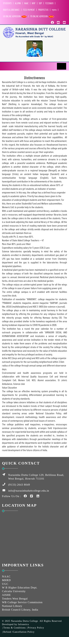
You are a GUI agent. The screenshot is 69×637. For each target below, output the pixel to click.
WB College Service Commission (22, 602)
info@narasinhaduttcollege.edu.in (28, 490)
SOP (40, 3)
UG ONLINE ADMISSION (12, 16)
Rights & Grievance (11, 9)
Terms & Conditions (14, 627)
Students (7, 3)
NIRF (34, 3)
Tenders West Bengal (15, 598)
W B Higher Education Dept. (19, 587)
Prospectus (43, 9)
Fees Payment (29, 9)
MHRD (6, 580)
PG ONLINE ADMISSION (39, 16)
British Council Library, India (20, 609)
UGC (5, 583)
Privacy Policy (36, 627)
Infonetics (23, 624)
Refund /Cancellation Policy (18, 632)
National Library (12, 606)
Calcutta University (14, 591)
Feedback (49, 3)
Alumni (18, 3)
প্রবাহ (54, 9)
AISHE (6, 594)
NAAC (26, 3)
